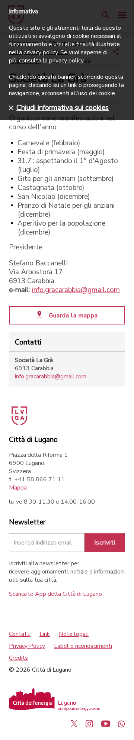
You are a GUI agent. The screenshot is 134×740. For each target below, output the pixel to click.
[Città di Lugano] (19, 423)
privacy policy (66, 60)
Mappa (18, 488)
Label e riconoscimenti (83, 646)
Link (44, 634)
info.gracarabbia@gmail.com (76, 290)
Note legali (74, 634)
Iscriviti (104, 543)
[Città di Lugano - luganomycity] (74, 723)
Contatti (20, 634)
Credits (18, 658)
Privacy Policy (27, 646)
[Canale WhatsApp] (121, 724)
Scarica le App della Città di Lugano (55, 594)
